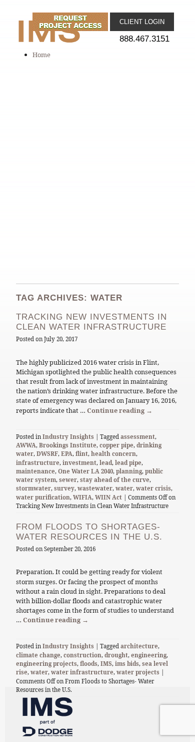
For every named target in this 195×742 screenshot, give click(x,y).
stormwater (33, 488)
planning (129, 471)
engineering (148, 655)
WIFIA (82, 497)
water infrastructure (82, 672)
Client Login (142, 22)
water (124, 488)
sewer (68, 479)
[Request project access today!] (71, 22)
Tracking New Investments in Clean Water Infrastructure (91, 322)
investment (79, 462)
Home (41, 54)
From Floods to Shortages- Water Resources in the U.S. (89, 532)
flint (82, 453)
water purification (43, 497)
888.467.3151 (145, 39)
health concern (113, 453)
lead (106, 462)
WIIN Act (108, 497)
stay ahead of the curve (115, 479)
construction (83, 655)
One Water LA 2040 (85, 471)
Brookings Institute (67, 445)
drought (116, 655)
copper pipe (117, 445)
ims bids (127, 663)
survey (64, 488)
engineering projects (46, 663)
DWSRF (47, 453)
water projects (138, 672)
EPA (66, 453)
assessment (137, 436)
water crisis (153, 488)
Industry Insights (68, 436)
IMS (106, 663)
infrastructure (38, 462)
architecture (139, 646)
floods (89, 663)
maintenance (35, 471)
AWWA (26, 445)
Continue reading (119, 410)
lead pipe (128, 462)
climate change (38, 655)
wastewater (95, 488)
